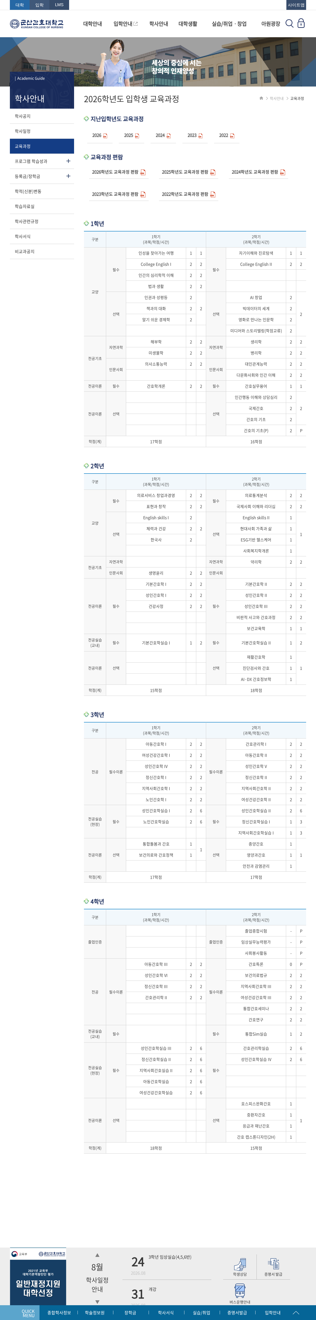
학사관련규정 (27, 221)
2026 (97, 135)
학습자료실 (25, 206)
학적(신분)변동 (28, 191)
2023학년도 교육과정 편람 (116, 194)
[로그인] (301, 26)
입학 (39, 5)
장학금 (130, 1312)
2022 (224, 135)
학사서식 (23, 236)
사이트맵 (296, 5)
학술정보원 (95, 1312)
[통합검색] (289, 26)
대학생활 (187, 23)
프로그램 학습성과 (31, 161)
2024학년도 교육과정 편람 (256, 172)
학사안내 (158, 23)
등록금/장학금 (27, 176)
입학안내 (124, 23)
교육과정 (23, 146)
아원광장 (270, 23)
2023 (193, 135)
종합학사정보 (59, 1312)
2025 (129, 135)
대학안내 (92, 23)
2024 (161, 135)
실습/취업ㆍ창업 (229, 23)
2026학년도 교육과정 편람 (116, 172)
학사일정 (23, 131)
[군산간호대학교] (36, 26)
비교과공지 (25, 251)
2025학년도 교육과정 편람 (186, 172)
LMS (59, 4)
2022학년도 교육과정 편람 (186, 194)
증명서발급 (237, 1312)
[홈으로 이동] (261, 98)
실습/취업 (201, 1312)
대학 (20, 5)
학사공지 (23, 116)
